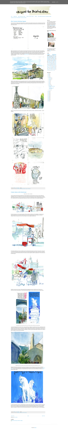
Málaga (50, 70)
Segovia (27, 188)
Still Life (49, 62)
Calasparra (54, 66)
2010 (48, 96)
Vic (48, 68)
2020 (48, 73)
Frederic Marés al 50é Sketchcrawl (18, 192)
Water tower (53, 70)
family (54, 68)
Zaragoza (52, 62)
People (54, 59)
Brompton (54, 65)
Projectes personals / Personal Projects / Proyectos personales (18, 17)
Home (11, 16)
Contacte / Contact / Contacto (30, 16)
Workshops (29, 188)
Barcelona (18, 412)
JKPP (47, 70)
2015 (48, 91)
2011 (48, 95)
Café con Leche (49, 66)
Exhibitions (53, 58)
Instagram (54, 25)
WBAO (51, 65)
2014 (48, 92)
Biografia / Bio (15, 16)
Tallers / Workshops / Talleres (21, 16)
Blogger (35, 427)
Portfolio (36, 16)
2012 (48, 94)
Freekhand (54, 67)
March (49, 84)
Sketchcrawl (21, 412)
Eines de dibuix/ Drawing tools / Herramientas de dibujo (44, 16)
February (50, 85)
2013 (48, 93)
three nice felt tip (26, 54)
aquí (47, 49)
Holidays (53, 60)
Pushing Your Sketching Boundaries (21, 188)
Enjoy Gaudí (48, 38)
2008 (48, 98)
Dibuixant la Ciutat (49, 67)
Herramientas (48, 60)
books (55, 60)
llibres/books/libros (49, 57)
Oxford (55, 63)
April (49, 83)
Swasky (48, 59)
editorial (51, 68)
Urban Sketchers (25, 412)
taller (43, 368)
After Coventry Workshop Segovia (18, 21)
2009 (48, 97)
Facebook (51, 25)
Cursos (51, 59)
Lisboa (53, 63)
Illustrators (54, 69)
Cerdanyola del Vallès (49, 69)
